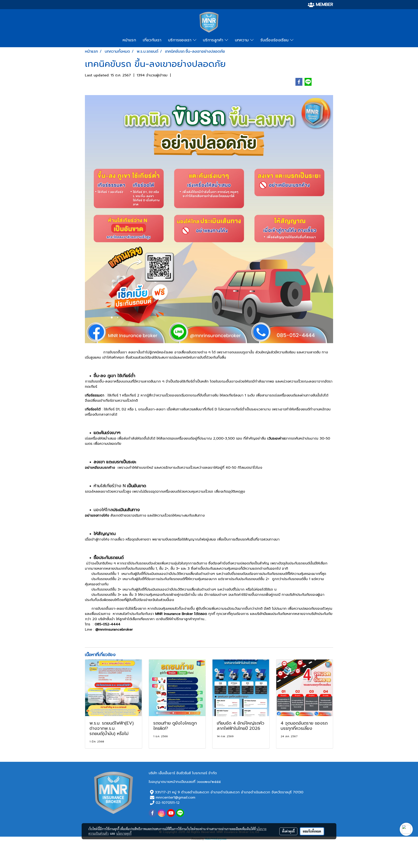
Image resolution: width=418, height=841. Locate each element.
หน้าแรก (129, 40)
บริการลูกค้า (214, 40)
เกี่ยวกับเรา (152, 40)
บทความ (242, 40)
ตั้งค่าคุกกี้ (288, 831)
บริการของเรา (180, 40)
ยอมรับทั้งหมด (312, 831)
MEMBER (323, 4)
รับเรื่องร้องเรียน (275, 40)
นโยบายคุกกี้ (123, 833)
